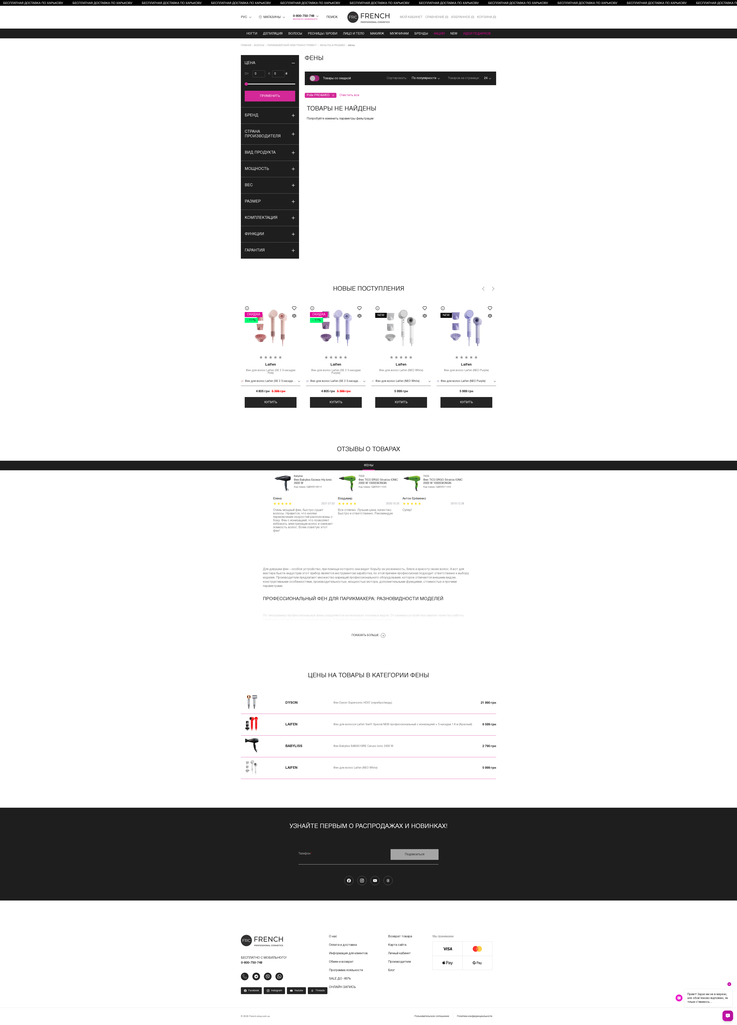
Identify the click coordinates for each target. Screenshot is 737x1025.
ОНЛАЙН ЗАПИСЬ (342, 987)
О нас (333, 936)
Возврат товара (400, 936)
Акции (439, 33)
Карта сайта (397, 945)
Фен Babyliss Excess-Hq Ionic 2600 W (313, 481)
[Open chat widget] (727, 1015)
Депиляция (273, 33)
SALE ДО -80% (340, 978)
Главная (246, 45)
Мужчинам (399, 33)
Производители (399, 962)
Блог (391, 970)
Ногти (251, 33)
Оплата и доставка (343, 945)
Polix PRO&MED (318, 95)
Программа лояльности (346, 970)
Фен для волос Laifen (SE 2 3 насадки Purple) (336, 368)
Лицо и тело (353, 33)
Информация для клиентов (348, 953)
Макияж (377, 33)
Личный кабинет (399, 953)
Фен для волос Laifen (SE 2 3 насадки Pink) (270, 368)
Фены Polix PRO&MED (332, 45)
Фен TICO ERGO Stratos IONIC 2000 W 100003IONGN (378, 481)
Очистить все (349, 95)
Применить (270, 96)
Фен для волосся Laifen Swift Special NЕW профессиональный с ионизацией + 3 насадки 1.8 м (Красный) (402, 724)
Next (492, 288)
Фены (368, 465)
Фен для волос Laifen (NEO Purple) (466, 367)
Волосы (295, 33)
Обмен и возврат (341, 962)
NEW (453, 33)
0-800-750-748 (303, 16)
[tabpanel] (304, 504)
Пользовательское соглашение (431, 1016)
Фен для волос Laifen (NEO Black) (532, 367)
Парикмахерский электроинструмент (292, 45)
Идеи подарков (477, 33)
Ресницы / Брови (322, 33)
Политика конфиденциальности (474, 1016)
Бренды (421, 33)
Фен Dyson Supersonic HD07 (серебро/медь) (362, 703)
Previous (483, 288)
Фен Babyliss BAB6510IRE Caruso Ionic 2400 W (363, 746)
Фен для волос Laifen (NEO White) (401, 367)
